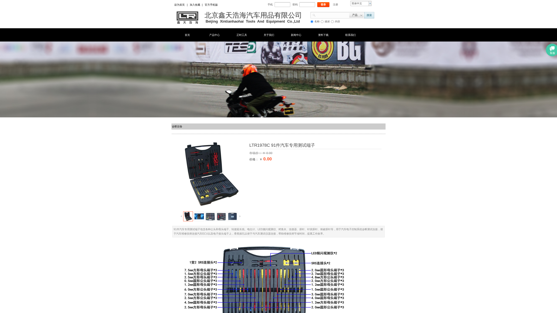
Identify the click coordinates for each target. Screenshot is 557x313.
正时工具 (242, 35)
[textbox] (332, 15)
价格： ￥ (255, 159)
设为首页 (179, 4)
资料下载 (323, 35)
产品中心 (214, 35)
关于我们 (269, 35)
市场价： (255, 153)
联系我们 (350, 35)
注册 (335, 4)
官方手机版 (211, 4)
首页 (187, 35)
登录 (323, 4)
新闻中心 (296, 35)
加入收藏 (195, 4)
